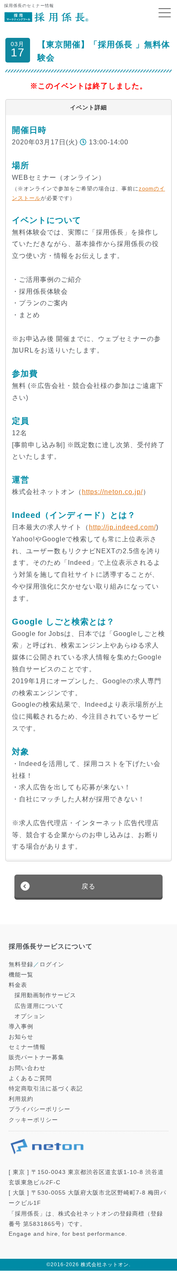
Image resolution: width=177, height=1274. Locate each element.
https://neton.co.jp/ (112, 491)
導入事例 (21, 1026)
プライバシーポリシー (39, 1109)
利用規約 (21, 1098)
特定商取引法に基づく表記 (46, 1088)
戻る (88, 886)
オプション (29, 1016)
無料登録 (21, 964)
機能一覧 (21, 974)
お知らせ (21, 1036)
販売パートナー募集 (36, 1057)
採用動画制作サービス (45, 995)
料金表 (18, 985)
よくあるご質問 (30, 1078)
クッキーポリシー (33, 1119)
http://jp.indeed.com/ (122, 527)
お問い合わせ (27, 1068)
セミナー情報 (27, 1047)
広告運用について (39, 1005)
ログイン (52, 964)
